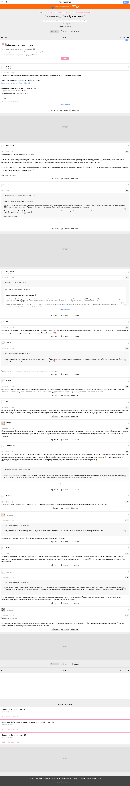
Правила (47, 778)
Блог (99, 778)
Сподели (76, 31)
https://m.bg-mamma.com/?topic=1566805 (15, 83)
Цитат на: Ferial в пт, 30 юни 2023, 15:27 (17, 582)
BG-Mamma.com (69, 782)
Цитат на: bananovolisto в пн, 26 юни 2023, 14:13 (20, 196)
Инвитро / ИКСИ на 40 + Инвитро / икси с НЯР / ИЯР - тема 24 (28, 722)
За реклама (38, 778)
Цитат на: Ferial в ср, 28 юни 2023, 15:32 (17, 525)
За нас (31, 778)
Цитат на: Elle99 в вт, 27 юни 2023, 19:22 (17, 353)
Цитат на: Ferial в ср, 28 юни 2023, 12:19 (17, 469)
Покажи (65, 58)
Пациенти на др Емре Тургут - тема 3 (65, 16)
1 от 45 (64, 37)
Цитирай (76, 110)
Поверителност (66, 778)
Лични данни (55, 778)
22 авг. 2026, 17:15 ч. (80, 20)
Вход (125, 2)
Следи (65, 31)
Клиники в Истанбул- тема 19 (14, 735)
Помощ (75, 778)
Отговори (54, 31)
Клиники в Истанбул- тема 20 (14, 709)
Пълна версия (91, 778)
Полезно (66, 110)
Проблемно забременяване (10, 716)
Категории (82, 778)
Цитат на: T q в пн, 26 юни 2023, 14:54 (16, 282)
